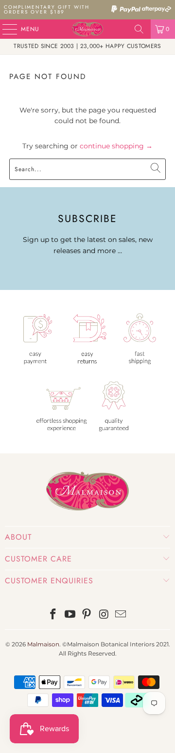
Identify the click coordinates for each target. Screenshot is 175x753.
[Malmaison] (87, 29)
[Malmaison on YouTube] (70, 615)
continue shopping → (116, 146)
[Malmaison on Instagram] (104, 615)
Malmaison (43, 644)
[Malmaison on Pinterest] (87, 615)
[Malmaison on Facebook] (53, 615)
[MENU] (5, 29)
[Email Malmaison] (121, 615)
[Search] (139, 29)
